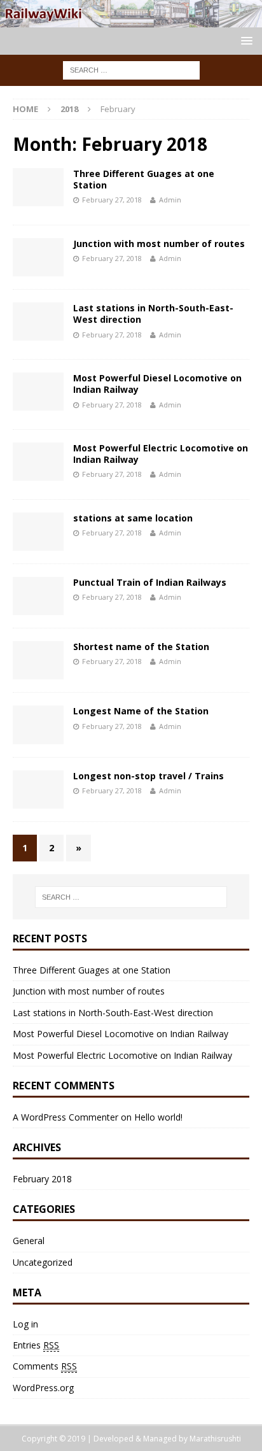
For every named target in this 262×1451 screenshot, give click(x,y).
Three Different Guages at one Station (143, 179)
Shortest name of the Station (141, 647)
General (29, 1241)
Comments (45, 1366)
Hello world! (158, 1117)
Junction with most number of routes (159, 243)
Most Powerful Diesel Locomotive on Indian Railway (157, 383)
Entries (36, 1345)
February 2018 (42, 1179)
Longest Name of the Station (141, 711)
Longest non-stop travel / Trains (148, 776)
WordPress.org (43, 1388)
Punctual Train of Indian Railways (149, 582)
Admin (170, 199)
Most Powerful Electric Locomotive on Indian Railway (160, 453)
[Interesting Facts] (131, 20)
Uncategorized (42, 1262)
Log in (25, 1324)
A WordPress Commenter (65, 1117)
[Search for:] (131, 69)
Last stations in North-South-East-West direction (153, 313)
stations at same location (133, 518)
